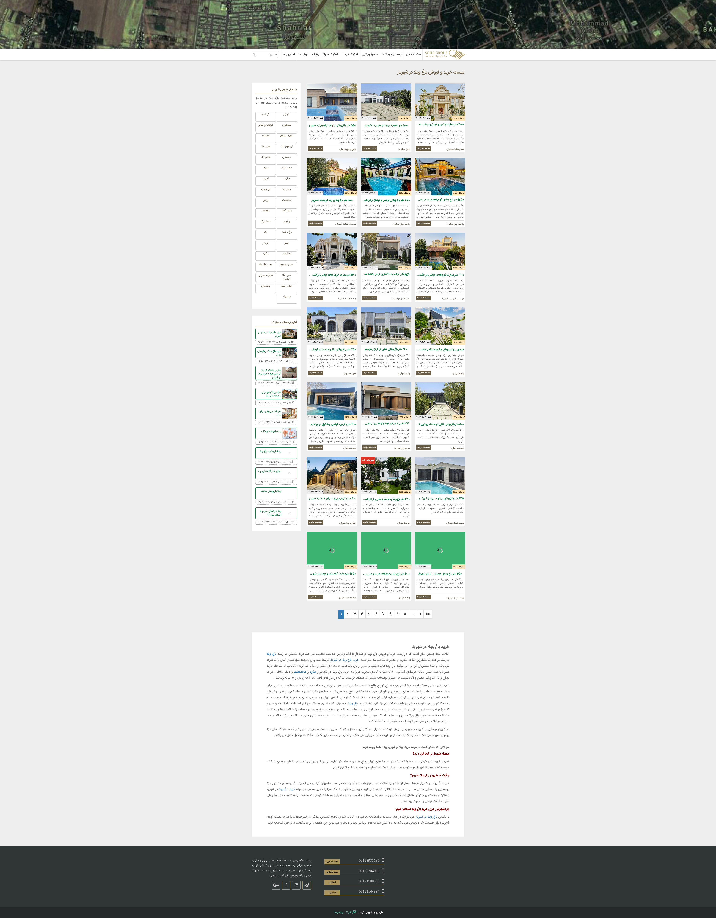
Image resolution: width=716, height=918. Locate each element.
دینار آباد (287, 210)
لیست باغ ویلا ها (392, 54)
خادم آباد (266, 157)
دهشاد (265, 210)
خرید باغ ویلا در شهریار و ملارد (269, 353)
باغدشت (286, 200)
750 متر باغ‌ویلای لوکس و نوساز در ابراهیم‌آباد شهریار (380, 200)
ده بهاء (287, 296)
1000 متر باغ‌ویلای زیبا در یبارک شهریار (332, 200)
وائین (287, 221)
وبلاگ (315, 54)
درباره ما (303, 54)
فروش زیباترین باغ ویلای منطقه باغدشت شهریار (437, 349)
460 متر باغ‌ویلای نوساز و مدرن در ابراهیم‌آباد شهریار (381, 499)
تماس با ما (288, 54)
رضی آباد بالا (266, 264)
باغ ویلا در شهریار (426, 816)
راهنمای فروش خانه (271, 431)
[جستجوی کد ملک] (254, 54)
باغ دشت (287, 232)
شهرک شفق (286, 135)
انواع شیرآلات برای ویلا (269, 471)
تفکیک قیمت (350, 54)
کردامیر (265, 114)
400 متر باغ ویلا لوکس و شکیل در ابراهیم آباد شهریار (327, 424)
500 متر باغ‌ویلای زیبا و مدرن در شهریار (386, 125)
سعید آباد (287, 168)
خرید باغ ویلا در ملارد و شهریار (269, 334)
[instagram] (296, 885)
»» (428, 614)
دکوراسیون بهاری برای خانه (270, 414)
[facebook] (286, 885)
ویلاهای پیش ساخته (270, 491)
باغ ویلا (271, 654)
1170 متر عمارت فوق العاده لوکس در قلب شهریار (330, 275)
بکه (266, 232)
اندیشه (266, 135)
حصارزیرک (265, 221)
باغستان (286, 157)
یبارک (266, 168)
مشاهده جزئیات (423, 148)
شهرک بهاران (266, 275)
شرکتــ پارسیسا (342, 912)
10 (405, 614)
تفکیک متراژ (330, 54)
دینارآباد (286, 253)
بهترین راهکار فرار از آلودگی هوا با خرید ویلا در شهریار (269, 374)
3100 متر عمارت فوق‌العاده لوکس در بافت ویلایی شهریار (433, 275)
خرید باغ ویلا (287, 789)
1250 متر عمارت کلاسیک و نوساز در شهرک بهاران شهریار (325, 574)
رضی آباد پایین (287, 277)
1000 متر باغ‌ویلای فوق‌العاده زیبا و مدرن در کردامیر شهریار (378, 574)
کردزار (287, 114)
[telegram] (306, 885)
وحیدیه (287, 189)
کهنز (287, 243)
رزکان (265, 200)
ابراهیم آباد (287, 146)
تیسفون (286, 125)
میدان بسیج (286, 264)
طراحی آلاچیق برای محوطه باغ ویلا (271, 394)
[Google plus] (276, 885)
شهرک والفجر (265, 125)
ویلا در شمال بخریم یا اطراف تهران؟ (270, 513)
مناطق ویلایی (370, 54)
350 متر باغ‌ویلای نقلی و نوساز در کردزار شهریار (330, 349)
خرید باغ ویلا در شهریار (344, 660)
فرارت (287, 178)
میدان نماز (287, 286)
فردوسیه (265, 189)
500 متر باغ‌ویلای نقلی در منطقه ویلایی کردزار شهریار (435, 424)
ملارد (313, 672)
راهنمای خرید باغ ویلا (270, 451)
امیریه (265, 178)
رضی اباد (266, 146)
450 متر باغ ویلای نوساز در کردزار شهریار (440, 574)
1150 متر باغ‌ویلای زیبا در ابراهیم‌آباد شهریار (332, 125)
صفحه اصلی (413, 54)
